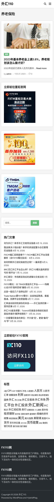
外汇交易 (18, 400)
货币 (6, 422)
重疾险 (45, 423)
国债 (6, 400)
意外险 (45, 410)
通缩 (40, 423)
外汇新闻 (36, 405)
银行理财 (23, 426)
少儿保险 (37, 410)
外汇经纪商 (15, 409)
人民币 (38, 390)
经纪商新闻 (13, 418)
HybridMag (32, 497)
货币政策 (33, 422)
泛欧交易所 (25, 414)
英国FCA (46, 418)
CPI (9, 390)
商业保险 (34, 395)
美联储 (37, 418)
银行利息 (8, 426)
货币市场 (23, 423)
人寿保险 (30, 391)
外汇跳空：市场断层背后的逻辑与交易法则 (24, 277)
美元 (21, 418)
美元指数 (29, 418)
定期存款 (30, 410)
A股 (5, 391)
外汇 (11, 399)
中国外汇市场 (21, 391)
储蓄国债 (13, 395)
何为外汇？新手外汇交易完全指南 (19, 243)
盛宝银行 (33, 414)
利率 (20, 394)
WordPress (18, 497)
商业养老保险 (44, 395)
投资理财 (9, 413)
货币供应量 (15, 423)
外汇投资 (21, 405)
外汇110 (7, 4)
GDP (13, 391)
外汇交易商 (28, 399)
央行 (24, 409)
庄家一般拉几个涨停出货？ (16, 291)
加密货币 (27, 395)
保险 (6, 54)
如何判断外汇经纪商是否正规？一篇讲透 (23, 262)
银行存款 (16, 426)
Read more (41, 68)
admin (8, 74)
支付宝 (17, 414)
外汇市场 (40, 399)
